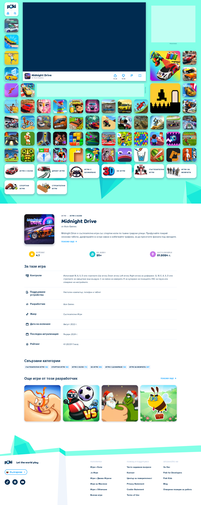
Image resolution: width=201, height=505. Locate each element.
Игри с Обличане (98, 490)
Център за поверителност (139, 478)
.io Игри (94, 473)
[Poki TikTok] (7, 482)
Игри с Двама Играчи (100, 478)
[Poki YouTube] (22, 482)
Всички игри (96, 495)
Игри (63, 216)
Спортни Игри (59, 367)
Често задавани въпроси (139, 467)
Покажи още (67, 242)
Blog (165, 484)
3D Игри (96, 367)
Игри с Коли (76, 216)
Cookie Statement (135, 490)
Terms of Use (133, 495)
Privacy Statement (135, 484)
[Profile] (8, 13)
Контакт (130, 473)
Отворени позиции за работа (177, 490)
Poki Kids (167, 478)
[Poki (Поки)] (11, 7)
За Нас (166, 467)
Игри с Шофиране (115, 367)
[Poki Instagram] (15, 482)
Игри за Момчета (139, 367)
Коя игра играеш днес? (14, 13)
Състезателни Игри (36, 367)
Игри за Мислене (98, 484)
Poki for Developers (172, 473)
